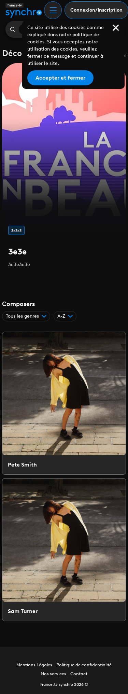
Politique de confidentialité (84, 664)
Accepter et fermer (60, 77)
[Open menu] (53, 10)
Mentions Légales (34, 664)
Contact (78, 673)
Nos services (53, 673)
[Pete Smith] (64, 403)
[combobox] (65, 316)
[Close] (116, 28)
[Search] (12, 29)
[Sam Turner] (64, 549)
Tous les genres (22, 316)
